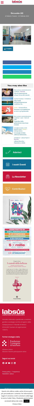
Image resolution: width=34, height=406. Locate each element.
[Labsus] (17, 1)
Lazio (21, 118)
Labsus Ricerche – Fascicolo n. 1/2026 (19, 142)
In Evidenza (28, 99)
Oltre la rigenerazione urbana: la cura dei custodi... (22, 94)
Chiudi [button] (26, 401)
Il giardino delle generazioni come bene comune (21, 123)
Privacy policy (6, 372)
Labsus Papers (25, 138)
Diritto (15, 107)
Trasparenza (16, 372)
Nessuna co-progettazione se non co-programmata (22, 110)
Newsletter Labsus (8, 374)
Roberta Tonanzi (12, 16)
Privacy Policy (17, 404)
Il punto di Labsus (19, 99)
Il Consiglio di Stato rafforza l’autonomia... (20, 133)
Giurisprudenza (23, 107)
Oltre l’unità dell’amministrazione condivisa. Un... (20, 102)
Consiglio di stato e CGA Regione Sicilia (20, 128)
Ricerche (22, 91)
